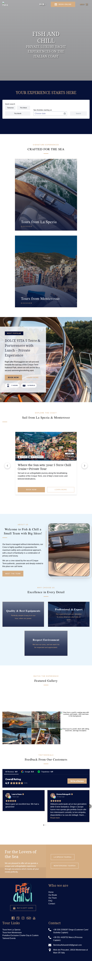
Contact (51, 904)
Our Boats (52, 895)
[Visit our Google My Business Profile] (18, 918)
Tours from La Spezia (11, 930)
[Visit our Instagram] (23, 918)
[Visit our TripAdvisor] (28, 918)
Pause (82, 572)
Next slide (84, 466)
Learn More (33, 377)
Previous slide (7, 466)
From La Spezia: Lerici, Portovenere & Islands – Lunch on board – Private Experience (44, 469)
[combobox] (50, 113)
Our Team (52, 898)
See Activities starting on (42, 110)
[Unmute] (47, 76)
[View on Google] (8, 795)
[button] (2, 806)
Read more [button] (55, 818)
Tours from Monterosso (12, 933)
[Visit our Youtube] (34, 918)
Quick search (10, 104)
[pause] (44, 76)
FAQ (50, 901)
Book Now (13, 377)
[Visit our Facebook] (13, 918)
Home (51, 892)
